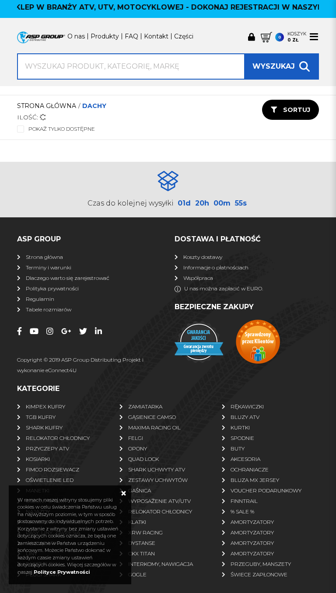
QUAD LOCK (143, 459)
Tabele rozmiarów (48, 309)
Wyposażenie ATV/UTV (159, 501)
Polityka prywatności (52, 288)
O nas (76, 36)
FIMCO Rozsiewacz (52, 469)
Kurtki (240, 427)
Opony (137, 448)
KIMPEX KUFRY (45, 406)
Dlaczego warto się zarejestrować (67, 278)
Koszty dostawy (202, 257)
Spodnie (242, 438)
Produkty (105, 36)
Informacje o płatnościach (215, 267)
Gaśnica (139, 490)
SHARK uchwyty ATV (156, 469)
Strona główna (46, 106)
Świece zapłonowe (259, 574)
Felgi (135, 438)
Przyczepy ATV (47, 448)
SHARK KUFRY (44, 427)
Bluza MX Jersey (255, 480)
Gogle (137, 574)
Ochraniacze (250, 469)
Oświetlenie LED (50, 480)
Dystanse (141, 543)
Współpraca (198, 278)
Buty (238, 448)
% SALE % (242, 511)
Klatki (137, 522)
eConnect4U (61, 370)
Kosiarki (38, 459)
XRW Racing (145, 532)
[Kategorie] (314, 37)
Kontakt (156, 36)
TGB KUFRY (41, 417)
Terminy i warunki (48, 267)
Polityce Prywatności (62, 572)
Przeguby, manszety (261, 564)
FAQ (131, 36)
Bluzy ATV (245, 417)
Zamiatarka (145, 406)
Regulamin (40, 299)
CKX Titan (141, 553)
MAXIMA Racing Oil (154, 427)
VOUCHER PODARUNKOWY (266, 490)
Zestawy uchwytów (158, 480)
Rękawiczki (247, 406)
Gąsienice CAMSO (152, 417)
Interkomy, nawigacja (160, 564)
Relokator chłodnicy (58, 438)
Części (183, 36)
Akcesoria (245, 459)
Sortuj (295, 110)
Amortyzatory (252, 522)
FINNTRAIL (244, 501)
